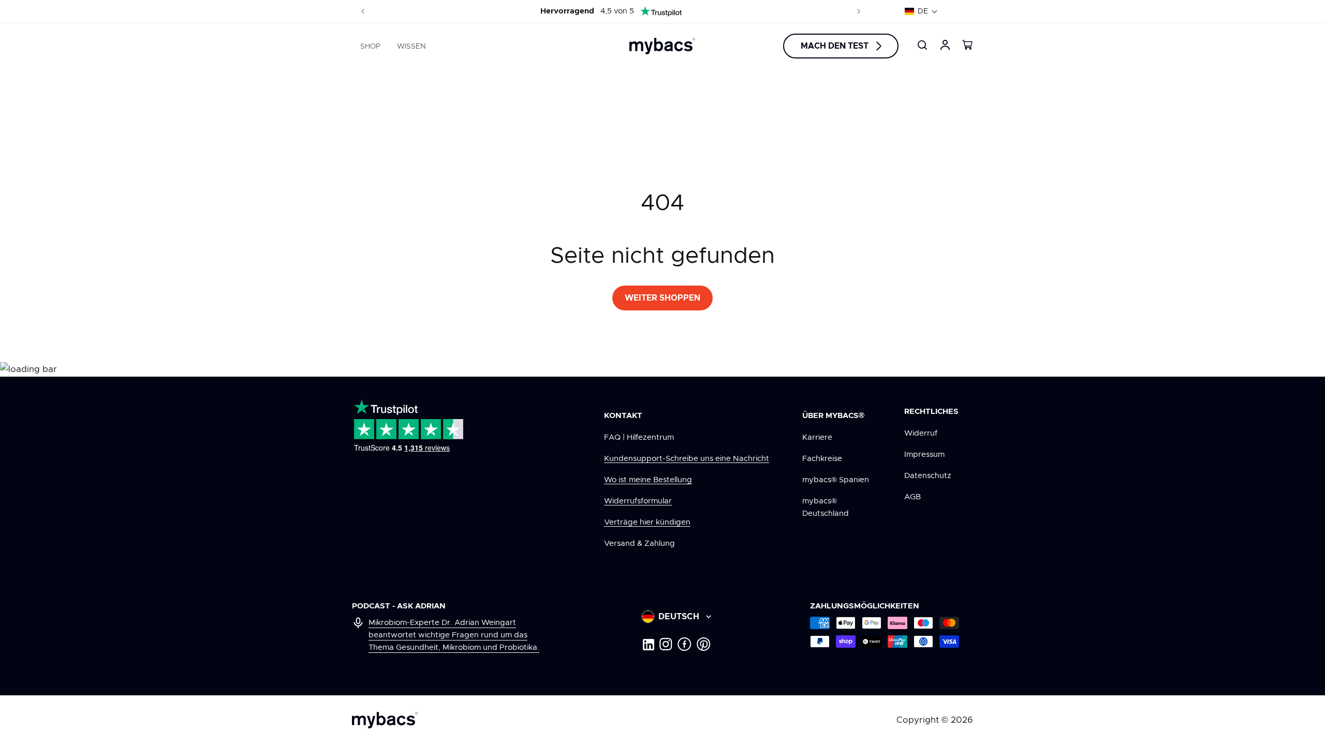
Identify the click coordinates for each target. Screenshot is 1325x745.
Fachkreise (822, 459)
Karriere (817, 437)
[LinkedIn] (648, 644)
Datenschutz (927, 476)
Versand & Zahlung (639, 543)
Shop (370, 46)
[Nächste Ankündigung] (858, 11)
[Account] (945, 45)
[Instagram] (665, 644)
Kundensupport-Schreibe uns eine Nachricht (686, 459)
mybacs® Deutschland (825, 507)
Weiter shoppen (662, 298)
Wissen (411, 46)
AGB (912, 497)
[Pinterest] (704, 644)
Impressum (924, 454)
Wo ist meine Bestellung (648, 480)
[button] (921, 11)
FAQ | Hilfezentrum (639, 437)
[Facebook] (684, 644)
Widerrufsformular (638, 501)
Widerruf (920, 433)
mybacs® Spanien (835, 480)
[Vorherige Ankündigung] (362, 11)
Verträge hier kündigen (647, 522)
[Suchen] (922, 45)
